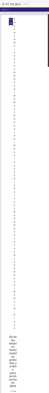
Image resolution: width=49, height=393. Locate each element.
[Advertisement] (29, 54)
